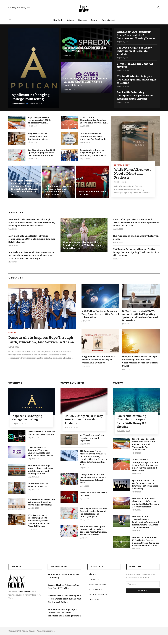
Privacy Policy (95, 589)
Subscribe (143, 591)
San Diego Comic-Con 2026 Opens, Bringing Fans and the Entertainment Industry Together (42, 153)
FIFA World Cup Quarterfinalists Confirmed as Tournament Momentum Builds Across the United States (145, 522)
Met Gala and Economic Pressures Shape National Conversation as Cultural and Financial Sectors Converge (31, 255)
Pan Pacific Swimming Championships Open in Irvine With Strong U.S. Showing (135, 95)
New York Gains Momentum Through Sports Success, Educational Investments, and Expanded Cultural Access (31, 222)
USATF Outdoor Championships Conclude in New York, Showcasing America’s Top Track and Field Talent (93, 120)
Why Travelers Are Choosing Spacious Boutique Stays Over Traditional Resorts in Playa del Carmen (42, 137)
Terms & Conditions (98, 594)
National (70, 20)
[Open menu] (10, 20)
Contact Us (94, 579)
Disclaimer (94, 599)
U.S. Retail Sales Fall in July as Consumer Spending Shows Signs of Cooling (136, 79)
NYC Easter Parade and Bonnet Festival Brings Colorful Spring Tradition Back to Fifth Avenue (136, 252)
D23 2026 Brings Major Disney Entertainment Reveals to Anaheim (134, 51)
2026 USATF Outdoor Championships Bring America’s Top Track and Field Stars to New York (92, 137)
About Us (93, 574)
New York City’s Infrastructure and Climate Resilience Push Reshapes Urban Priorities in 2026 (136, 222)
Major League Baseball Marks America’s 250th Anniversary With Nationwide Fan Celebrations (39, 120)
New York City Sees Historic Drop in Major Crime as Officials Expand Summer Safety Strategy (31, 239)
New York (57, 20)
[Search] (158, 7)
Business (82, 20)
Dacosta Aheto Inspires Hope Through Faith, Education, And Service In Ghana (93, 153)
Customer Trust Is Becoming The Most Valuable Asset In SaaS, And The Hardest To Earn (64, 598)
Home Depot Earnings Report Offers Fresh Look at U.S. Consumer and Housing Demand (136, 35)
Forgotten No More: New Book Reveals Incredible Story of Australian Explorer (98, 359)
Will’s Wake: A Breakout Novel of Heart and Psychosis (132, 173)
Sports (94, 20)
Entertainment (108, 20)
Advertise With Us (97, 584)
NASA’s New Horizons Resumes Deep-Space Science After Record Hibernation (100, 314)
